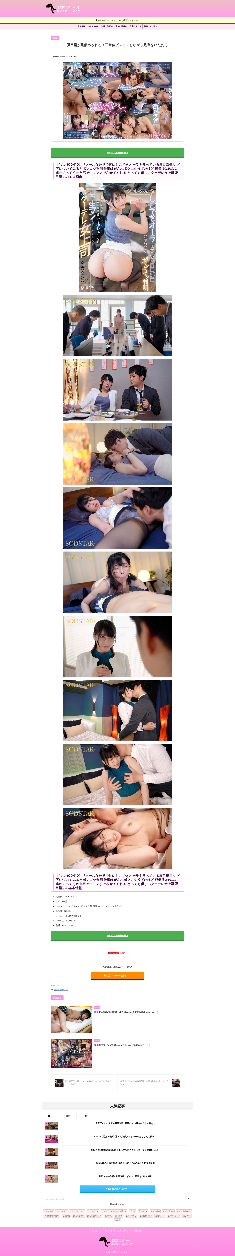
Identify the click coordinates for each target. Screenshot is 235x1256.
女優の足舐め (107, 26)
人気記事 (81, 26)
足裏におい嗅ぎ (150, 26)
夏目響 (56, 985)
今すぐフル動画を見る (117, 152)
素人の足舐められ (94, 1216)
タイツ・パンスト (77, 1211)
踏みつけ (187, 1216)
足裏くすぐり (135, 26)
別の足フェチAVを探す (115, 975)
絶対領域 (108, 1216)
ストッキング (61, 1211)
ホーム (94, 1231)
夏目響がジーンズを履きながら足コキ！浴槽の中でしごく (122, 1045)
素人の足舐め (121, 26)
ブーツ (132, 1211)
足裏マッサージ (174, 1216)
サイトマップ (105, 1231)
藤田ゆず (118, 1216)
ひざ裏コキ (48, 1211)
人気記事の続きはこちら (117, 1189)
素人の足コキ (78, 1216)
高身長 (117, 1220)
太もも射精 (155, 1211)
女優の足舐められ (61, 990)
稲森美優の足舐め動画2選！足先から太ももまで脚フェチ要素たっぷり (125, 1149)
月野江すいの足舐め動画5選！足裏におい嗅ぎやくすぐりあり (125, 1123)
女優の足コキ (168, 1211)
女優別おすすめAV (52, 1216)
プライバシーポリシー (122, 1231)
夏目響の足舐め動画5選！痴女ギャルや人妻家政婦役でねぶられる (126, 1012)
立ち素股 (66, 1216)
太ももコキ (143, 1211)
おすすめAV (93, 26)
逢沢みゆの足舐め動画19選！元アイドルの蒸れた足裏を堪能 (125, 1163)
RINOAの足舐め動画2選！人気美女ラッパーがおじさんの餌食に (125, 1136)
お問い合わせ (138, 1231)
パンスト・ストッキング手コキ (114, 1211)
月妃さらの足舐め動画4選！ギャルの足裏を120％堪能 (125, 1176)
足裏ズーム (159, 1216)
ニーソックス (93, 1211)
